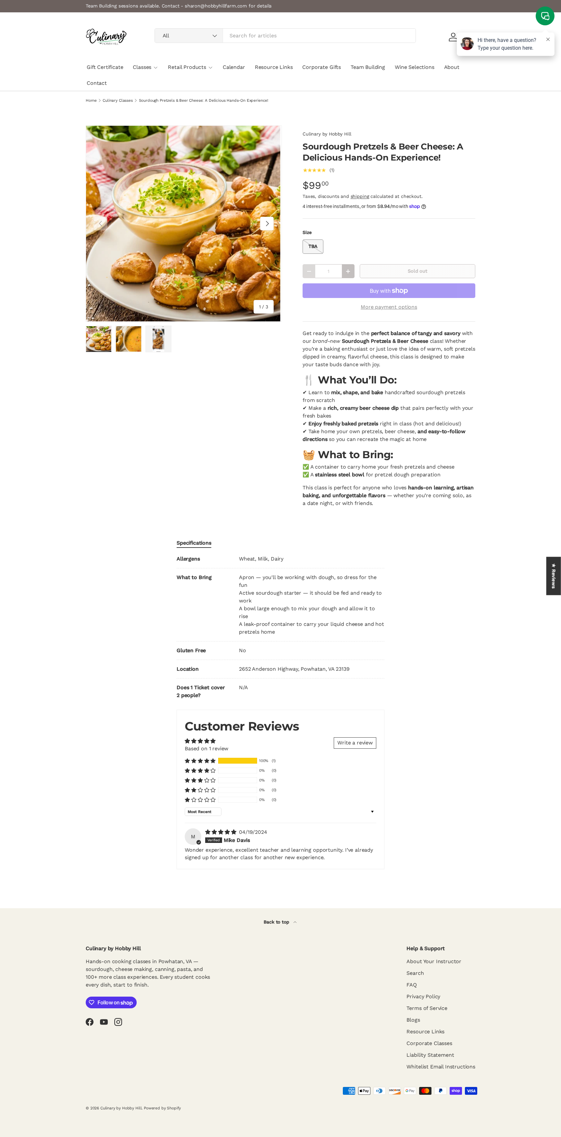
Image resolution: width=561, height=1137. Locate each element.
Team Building (368, 67)
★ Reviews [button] (554, 575)
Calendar (234, 67)
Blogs (413, 1020)
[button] (200, 761)
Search (415, 973)
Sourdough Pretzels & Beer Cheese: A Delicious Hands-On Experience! (203, 100)
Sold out (417, 271)
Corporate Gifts (321, 67)
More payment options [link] (389, 307)
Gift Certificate (105, 67)
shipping (360, 196)
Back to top (277, 921)
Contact (97, 83)
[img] (221, 832)
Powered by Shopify (162, 1108)
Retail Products (187, 67)
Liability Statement (430, 1055)
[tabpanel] (280, 627)
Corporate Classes (429, 1043)
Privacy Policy (423, 996)
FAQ (411, 985)
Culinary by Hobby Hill (327, 133)
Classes (142, 67)
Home (91, 100)
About (451, 67)
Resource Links (274, 67)
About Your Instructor (433, 961)
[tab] (194, 543)
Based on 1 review (206, 748)
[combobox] (285, 36)
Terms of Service (426, 1008)
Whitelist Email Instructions (440, 1067)
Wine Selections (414, 67)
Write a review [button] (355, 743)
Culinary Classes (117, 100)
